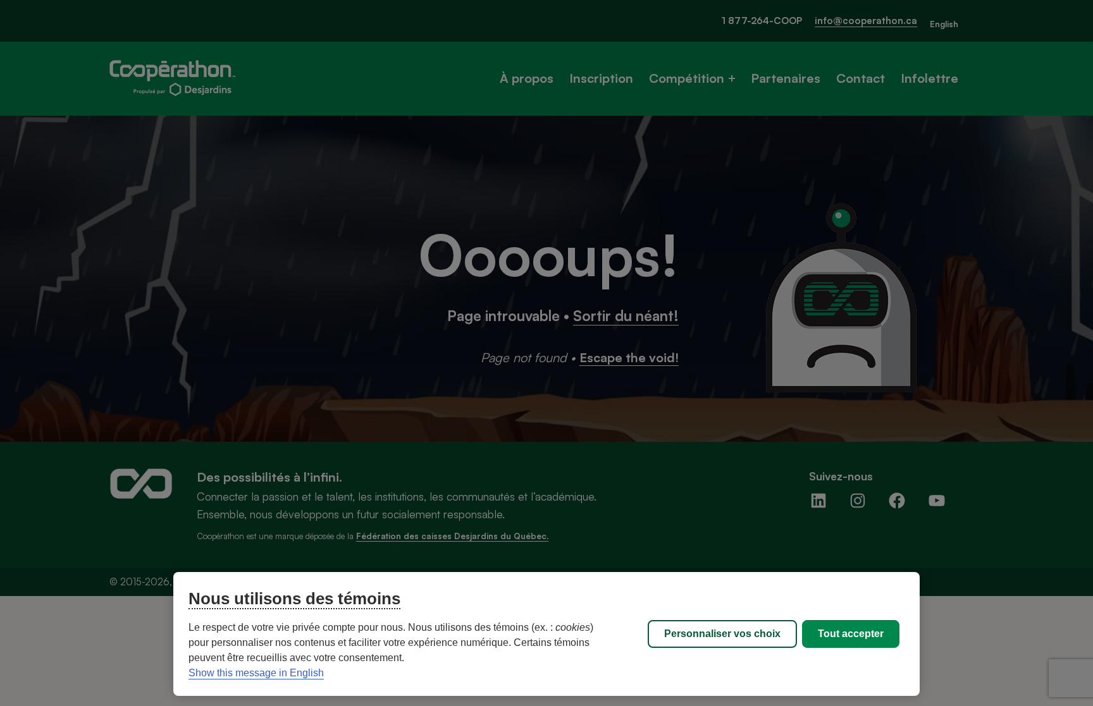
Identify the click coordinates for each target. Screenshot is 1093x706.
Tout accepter (851, 633)
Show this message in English (256, 672)
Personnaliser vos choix (722, 633)
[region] (546, 634)
